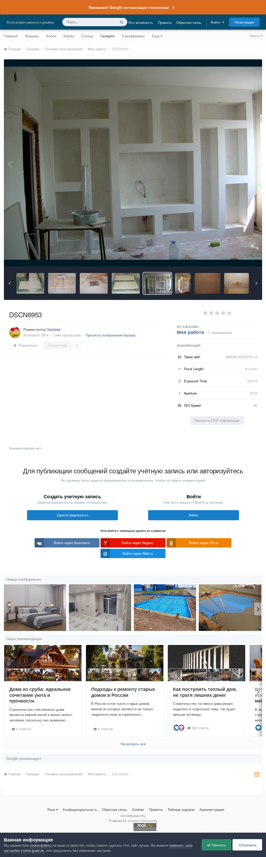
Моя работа (190, 332)
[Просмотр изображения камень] (126, 283)
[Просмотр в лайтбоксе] (133, 163)
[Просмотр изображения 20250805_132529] (165, 607)
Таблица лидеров (181, 809)
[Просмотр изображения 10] (230, 607)
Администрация (212, 809)
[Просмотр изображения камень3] (62, 283)
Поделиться (26, 345)
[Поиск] (121, 22)
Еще (155, 35)
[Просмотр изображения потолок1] (207, 283)
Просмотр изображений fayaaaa (110, 335)
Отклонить (247, 844)
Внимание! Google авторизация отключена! (129, 7)
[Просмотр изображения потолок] (236, 283)
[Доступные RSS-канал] (256, 774)
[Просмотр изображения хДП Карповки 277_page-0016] (35, 607)
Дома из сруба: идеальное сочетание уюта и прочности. (40, 695)
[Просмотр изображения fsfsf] (100, 607)
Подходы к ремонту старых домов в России (123, 692)
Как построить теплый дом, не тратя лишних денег (205, 692)
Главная (11, 35)
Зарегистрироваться (72, 514)
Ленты (255, 35)
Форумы (32, 35)
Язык (51, 809)
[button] (9, 283)
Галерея (107, 35)
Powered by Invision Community (133, 820)
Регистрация (244, 22)
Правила (164, 22)
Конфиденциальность (80, 809)
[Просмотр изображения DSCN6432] (183, 283)
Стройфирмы (133, 35)
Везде (104, 22)
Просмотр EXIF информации (217, 420)
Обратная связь (188, 22)
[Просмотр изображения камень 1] (30, 283)
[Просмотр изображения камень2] (94, 283)
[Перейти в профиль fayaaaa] (15, 332)
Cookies (138, 809)
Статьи (87, 35)
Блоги (51, 35)
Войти (216, 22)
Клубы (68, 35)
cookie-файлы (40, 845)
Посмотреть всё (133, 743)
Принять (218, 844)
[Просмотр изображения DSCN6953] (157, 283)
